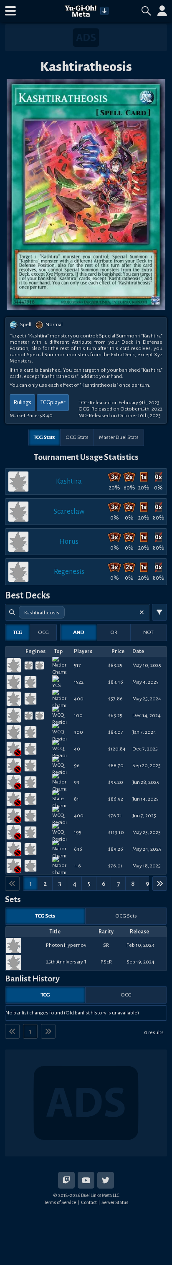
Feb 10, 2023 (140, 945)
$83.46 (115, 682)
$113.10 (116, 832)
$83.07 (115, 732)
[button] (10, 11)
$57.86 (115, 699)
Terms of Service (60, 1202)
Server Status (114, 1202)
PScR (106, 962)
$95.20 (115, 782)
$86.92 (115, 799)
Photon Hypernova (66, 945)
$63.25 (115, 715)
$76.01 (115, 866)
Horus (68, 541)
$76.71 (115, 816)
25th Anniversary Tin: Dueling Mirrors (66, 962)
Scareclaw (69, 511)
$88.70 (116, 765)
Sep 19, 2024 (140, 962)
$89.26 (115, 849)
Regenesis (69, 571)
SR (106, 945)
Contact (89, 1202)
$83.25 (115, 665)
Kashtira (69, 481)
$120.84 (117, 749)
